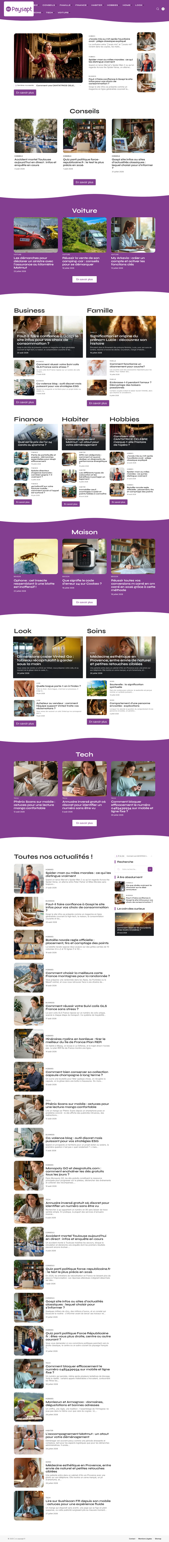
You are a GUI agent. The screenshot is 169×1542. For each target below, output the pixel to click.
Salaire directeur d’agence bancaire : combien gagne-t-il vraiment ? (42, 473)
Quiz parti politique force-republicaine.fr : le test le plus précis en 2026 (83, 162)
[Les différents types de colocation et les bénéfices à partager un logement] (69, 476)
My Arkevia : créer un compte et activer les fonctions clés (128, 261)
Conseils (18, 156)
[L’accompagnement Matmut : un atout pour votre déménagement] (29, 1439)
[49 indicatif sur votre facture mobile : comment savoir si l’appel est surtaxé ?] (21, 489)
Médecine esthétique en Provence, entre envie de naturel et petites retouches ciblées (120, 660)
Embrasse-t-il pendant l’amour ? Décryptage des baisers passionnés (130, 385)
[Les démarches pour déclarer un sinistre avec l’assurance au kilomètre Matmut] (36, 235)
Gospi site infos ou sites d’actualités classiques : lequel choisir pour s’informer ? (132, 164)
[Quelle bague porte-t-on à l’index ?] (24, 688)
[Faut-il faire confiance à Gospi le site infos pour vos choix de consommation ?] (146, 83)
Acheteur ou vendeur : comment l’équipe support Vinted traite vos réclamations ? (57, 706)
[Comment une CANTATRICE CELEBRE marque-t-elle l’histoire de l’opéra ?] (48, 58)
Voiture (17, 254)
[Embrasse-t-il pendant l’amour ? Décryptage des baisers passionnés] (97, 388)
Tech (16, 798)
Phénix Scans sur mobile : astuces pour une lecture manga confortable (34, 805)
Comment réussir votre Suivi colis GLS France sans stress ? (57, 365)
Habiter (69, 436)
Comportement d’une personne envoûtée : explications (130, 704)
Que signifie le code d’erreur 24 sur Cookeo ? (82, 582)
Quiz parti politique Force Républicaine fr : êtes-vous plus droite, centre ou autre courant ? (78, 1336)
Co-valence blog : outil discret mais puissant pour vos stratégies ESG (58, 385)
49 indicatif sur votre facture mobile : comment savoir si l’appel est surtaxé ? (45, 489)
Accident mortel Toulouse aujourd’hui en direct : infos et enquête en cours (35, 162)
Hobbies (92, 36)
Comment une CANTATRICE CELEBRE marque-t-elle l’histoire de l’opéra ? (56, 85)
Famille (93, 332)
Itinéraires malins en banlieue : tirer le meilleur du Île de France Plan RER (75, 1040)
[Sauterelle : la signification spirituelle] (97, 688)
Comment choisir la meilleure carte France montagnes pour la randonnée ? (78, 974)
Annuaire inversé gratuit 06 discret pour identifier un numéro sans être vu (84, 805)
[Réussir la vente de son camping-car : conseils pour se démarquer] (84, 235)
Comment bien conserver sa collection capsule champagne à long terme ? (77, 1073)
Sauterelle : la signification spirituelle (126, 685)
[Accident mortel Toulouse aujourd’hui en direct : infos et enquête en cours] (35, 136)
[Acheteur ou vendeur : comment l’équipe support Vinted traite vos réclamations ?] (24, 708)
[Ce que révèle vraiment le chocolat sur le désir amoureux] (120, 886)
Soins (92, 653)
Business (92, 76)
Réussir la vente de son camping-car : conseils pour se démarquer (80, 261)
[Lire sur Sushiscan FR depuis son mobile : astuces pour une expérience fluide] (29, 1505)
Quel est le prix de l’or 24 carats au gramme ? (35, 443)
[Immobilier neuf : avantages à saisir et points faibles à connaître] (69, 491)
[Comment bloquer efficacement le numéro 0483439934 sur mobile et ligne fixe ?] (133, 778)
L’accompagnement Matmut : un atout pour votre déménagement (82, 442)
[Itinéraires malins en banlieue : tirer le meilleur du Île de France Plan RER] (29, 1043)
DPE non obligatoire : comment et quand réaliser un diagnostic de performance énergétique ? (93, 459)
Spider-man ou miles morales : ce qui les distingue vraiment (111, 60)
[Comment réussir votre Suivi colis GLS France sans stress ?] (24, 368)
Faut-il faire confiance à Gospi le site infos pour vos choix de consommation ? (111, 81)
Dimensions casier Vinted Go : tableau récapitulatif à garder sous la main (45, 660)
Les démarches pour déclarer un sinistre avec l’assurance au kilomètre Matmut (34, 262)
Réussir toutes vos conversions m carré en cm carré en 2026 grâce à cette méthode (133, 585)
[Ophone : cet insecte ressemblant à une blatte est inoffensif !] (36, 556)
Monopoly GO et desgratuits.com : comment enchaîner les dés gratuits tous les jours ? (75, 1171)
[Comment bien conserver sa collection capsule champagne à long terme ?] (29, 1076)
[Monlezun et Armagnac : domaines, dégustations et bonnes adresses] (29, 1406)
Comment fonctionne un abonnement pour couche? (127, 365)
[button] (80, 85)
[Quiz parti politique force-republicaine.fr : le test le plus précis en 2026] (84, 136)
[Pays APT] (19, 9)
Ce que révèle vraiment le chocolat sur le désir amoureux (139, 887)
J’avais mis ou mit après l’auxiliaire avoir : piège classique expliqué (109, 40)
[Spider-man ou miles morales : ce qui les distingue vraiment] (146, 62)
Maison (17, 576)
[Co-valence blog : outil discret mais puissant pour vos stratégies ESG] (24, 387)
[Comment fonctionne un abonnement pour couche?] (97, 368)
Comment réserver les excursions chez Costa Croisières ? (134, 929)
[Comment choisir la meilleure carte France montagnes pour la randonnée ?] (29, 977)
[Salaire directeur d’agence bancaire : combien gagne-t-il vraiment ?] (21, 474)
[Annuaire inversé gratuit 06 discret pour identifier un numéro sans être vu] (84, 778)
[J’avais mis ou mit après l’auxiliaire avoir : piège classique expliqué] (146, 41)
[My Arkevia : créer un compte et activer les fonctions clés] (133, 235)
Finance (21, 439)
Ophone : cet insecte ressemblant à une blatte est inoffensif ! (34, 584)
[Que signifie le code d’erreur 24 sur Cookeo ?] (84, 556)
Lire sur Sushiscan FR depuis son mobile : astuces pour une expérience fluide (78, 1502)
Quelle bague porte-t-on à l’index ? (58, 686)
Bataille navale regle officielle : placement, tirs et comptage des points (140, 489)
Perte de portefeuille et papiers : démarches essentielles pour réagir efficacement (43, 458)
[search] (158, 9)
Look (19, 653)
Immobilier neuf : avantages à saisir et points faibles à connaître (92, 491)
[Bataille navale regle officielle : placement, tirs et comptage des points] (117, 489)
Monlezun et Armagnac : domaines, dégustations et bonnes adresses (74, 1403)
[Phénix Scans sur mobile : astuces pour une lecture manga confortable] (36, 778)
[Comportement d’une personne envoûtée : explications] (97, 707)
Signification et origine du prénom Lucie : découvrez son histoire (118, 340)
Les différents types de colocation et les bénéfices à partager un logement (92, 476)
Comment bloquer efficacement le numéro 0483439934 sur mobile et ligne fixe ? (132, 806)
